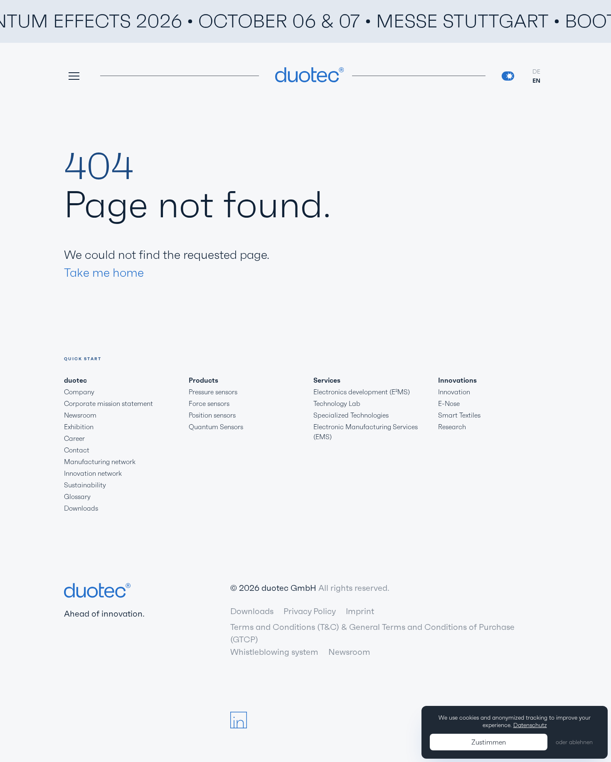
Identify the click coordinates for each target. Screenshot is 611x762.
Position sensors (212, 415)
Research (452, 427)
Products (203, 380)
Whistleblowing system (274, 651)
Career (74, 438)
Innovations (457, 380)
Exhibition (79, 427)
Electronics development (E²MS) (361, 392)
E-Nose (449, 403)
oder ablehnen (574, 742)
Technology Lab (336, 403)
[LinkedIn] (238, 720)
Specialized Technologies (351, 415)
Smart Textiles (459, 415)
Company (79, 392)
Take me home (104, 272)
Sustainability (85, 485)
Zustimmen (488, 742)
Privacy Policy (309, 611)
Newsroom (80, 415)
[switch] (508, 76)
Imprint (360, 611)
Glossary (77, 496)
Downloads (81, 508)
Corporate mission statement (108, 403)
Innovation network (93, 473)
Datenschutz (530, 725)
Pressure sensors (213, 392)
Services (326, 380)
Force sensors (209, 403)
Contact (76, 450)
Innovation (454, 392)
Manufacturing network (100, 461)
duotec (75, 380)
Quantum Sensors (216, 427)
